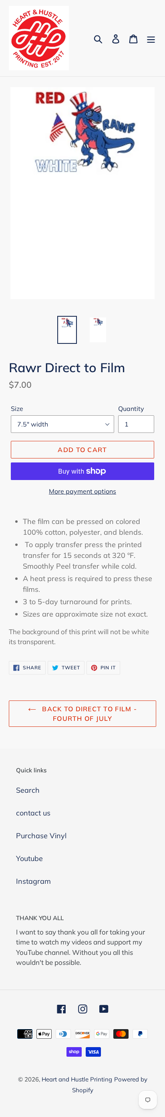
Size (17, 409)
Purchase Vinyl (41, 835)
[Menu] (151, 38)
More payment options (82, 491)
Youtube (29, 858)
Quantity (131, 409)
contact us (33, 812)
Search (28, 790)
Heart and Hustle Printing (77, 1079)
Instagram (33, 881)
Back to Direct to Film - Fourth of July (88, 713)
